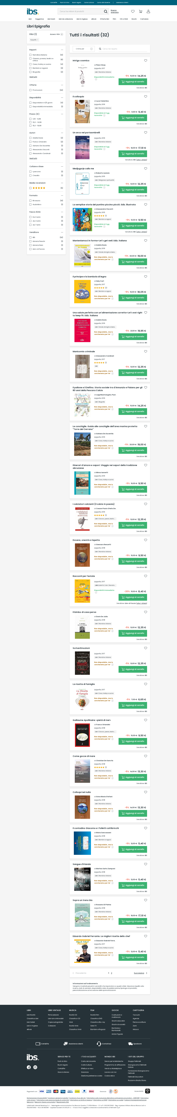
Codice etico (110, 1076)
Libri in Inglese (32, 1026)
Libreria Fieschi (39, 241)
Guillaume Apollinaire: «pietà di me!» (92, 720)
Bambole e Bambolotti (116, 1029)
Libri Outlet (31, 1022)
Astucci (136, 1029)
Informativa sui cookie (115, 1100)
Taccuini (136, 1015)
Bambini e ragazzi (40, 68)
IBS (34, 237)
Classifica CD (74, 1018)
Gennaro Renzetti (103, 544)
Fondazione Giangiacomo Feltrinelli (138, 1072)
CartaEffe (53, 2)
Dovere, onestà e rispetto (86, 540)
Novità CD (73, 1015)
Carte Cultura (89, 2)
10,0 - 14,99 (37, 122)
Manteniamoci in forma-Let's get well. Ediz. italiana (100, 240)
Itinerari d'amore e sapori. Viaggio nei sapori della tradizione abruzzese (105, 467)
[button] (105, 11)
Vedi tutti (33, 77)
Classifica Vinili (75, 1029)
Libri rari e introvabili (55, 1018)
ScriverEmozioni (81, 648)
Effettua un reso (87, 1068)
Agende (136, 1018)
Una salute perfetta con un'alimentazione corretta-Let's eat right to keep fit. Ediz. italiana (107, 314)
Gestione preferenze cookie (91, 1076)
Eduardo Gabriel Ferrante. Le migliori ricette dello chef (101, 936)
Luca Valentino (102, 101)
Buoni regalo (76, 2)
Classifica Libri (32, 1018)
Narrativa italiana (40, 55)
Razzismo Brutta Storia (137, 1080)
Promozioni (37, 90)
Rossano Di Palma (103, 905)
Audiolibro (37, 205)
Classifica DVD (96, 1018)
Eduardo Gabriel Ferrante (107, 941)
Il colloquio (78, 96)
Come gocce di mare (84, 756)
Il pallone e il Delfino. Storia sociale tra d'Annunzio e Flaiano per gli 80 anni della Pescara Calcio (107, 389)
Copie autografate (55, 1022)
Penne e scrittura (139, 1022)
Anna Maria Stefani (104, 796)
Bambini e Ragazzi (97, 1029)
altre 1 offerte (141, 160)
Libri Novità (31, 1015)
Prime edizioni (53, 1015)
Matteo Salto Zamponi (105, 869)
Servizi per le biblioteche (114, 1061)
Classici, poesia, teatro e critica (43, 60)
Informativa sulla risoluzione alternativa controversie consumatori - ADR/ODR (113, 1098)
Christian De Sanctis (104, 760)
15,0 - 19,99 (37, 126)
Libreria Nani (38, 245)
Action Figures (117, 1034)
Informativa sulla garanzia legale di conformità (53, 1100)
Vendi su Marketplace (113, 1068)
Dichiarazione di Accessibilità (37, 1098)
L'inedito (36, 175)
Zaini (135, 1026)
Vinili (71, 1022)
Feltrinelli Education (135, 1077)
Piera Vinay (100, 65)
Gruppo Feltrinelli (134, 1061)
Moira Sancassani (103, 832)
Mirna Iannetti (102, 472)
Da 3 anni (36, 217)
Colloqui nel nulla (82, 792)
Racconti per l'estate (84, 576)
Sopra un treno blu (82, 900)
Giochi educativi (118, 1021)
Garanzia (85, 1072)
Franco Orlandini (40, 142)
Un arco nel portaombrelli (86, 132)
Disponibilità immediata (43, 107)
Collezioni (52, 1026)
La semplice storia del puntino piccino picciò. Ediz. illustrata (104, 204)
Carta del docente (103, 2)
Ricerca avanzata (115, 11)
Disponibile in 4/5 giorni (42, 103)
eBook (29, 1029)
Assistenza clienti (122, 2)
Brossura (36, 201)
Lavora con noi (110, 1072)
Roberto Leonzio (102, 173)
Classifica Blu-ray (97, 1022)
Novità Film (94, 1015)
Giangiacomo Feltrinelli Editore (137, 1066)
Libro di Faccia (39, 249)
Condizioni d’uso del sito (77, 1098)
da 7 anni (36, 225)
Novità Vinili (73, 1026)
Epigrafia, (97, 68)
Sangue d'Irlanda (82, 864)
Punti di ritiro (64, 2)
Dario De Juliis (102, 616)
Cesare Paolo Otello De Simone (109, 508)
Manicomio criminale (84, 351)
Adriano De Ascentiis (41, 146)
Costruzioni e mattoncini (117, 1016)
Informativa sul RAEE (100, 1100)
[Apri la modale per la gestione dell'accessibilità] (147, 1091)
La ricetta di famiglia (84, 684)
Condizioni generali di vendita (58, 1098)
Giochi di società (118, 1024)
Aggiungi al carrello (134, 81)
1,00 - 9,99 (37, 119)
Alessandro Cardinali (41, 153)
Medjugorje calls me (83, 168)
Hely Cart (100, 281)
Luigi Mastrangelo (103, 395)
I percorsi (37, 172)
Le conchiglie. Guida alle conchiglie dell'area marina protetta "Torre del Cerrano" (105, 428)
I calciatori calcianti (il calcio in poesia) (94, 504)
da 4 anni (37, 221)
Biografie (36, 72)
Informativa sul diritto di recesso (81, 1100)
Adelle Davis (38, 138)
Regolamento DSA (63, 1102)
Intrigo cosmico (81, 60)
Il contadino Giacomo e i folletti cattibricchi (96, 828)
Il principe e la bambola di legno (89, 276)
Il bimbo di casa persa (84, 612)
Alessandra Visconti (41, 150)
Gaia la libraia (63, 1072)
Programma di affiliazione (115, 1065)
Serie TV (93, 1026)
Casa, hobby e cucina (42, 64)
